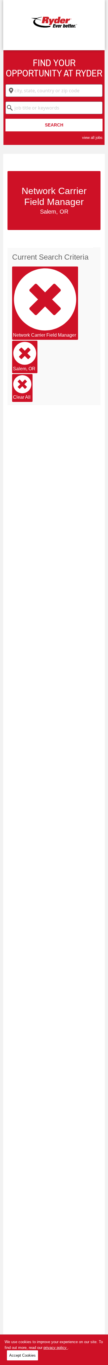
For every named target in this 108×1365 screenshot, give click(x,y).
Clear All (22, 397)
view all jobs (92, 137)
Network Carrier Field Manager (44, 335)
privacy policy (55, 1347)
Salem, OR (24, 368)
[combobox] (53, 90)
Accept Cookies (22, 1355)
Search (54, 124)
